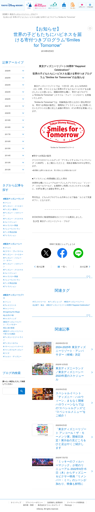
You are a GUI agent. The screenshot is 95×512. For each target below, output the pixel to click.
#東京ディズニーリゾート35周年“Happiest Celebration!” (68, 305)
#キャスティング (9, 318)
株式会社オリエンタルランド (49, 505)
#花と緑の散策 (8, 328)
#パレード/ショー (10, 222)
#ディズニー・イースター (13, 206)
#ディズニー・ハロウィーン (13, 213)
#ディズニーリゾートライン (13, 338)
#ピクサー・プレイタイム (13, 251)
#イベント (7, 202)
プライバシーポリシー (34, 502)
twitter (46, 253)
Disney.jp (68, 505)
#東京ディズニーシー (12, 243)
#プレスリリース (39, 301)
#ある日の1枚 (8, 315)
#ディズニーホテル (10, 343)
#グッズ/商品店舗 (10, 232)
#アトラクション (9, 235)
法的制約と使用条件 (55, 502)
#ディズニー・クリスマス (13, 218)
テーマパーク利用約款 (75, 502)
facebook (62, 253)
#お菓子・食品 (38, 305)
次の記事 (84, 266)
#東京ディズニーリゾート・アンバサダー (12, 323)
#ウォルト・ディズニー (12, 356)
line (78, 253)
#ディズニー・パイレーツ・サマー (12, 259)
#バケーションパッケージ (13, 346)
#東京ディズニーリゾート (74, 301)
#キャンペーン (8, 308)
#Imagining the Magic (11, 312)
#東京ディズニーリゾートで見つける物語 (13, 332)
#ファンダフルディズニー (13, 349)
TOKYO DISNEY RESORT (12, 5)
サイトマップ (16, 502)
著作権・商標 (28, 505)
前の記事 (41, 266)
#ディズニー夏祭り (10, 209)
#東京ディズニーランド (13, 198)
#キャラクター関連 (10, 225)
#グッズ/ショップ (55, 301)
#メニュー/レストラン (11, 228)
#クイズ (6, 353)
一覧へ (64, 266)
